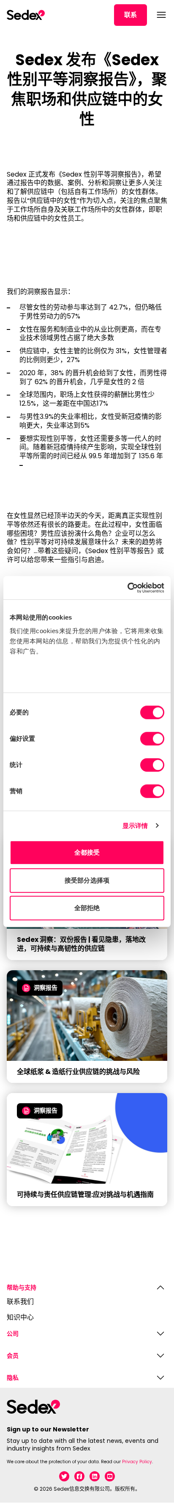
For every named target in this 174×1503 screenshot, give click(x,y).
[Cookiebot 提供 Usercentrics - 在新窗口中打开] (127, 587)
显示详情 (135, 825)
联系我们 (20, 1302)
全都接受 (87, 852)
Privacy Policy (137, 1462)
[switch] (152, 738)
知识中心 (20, 1317)
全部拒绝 (87, 907)
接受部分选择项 (87, 880)
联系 (130, 14)
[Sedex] (26, 15)
